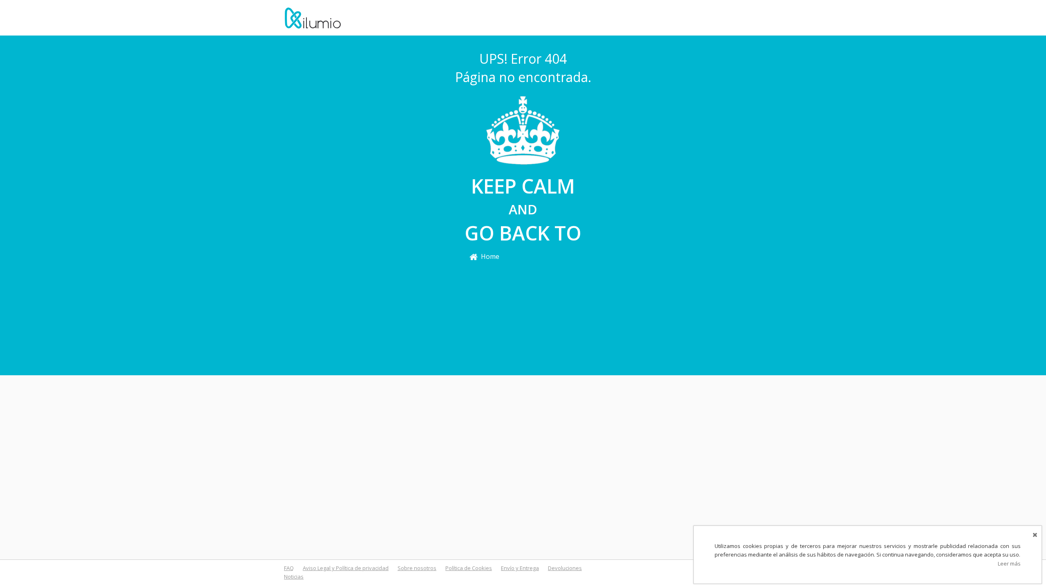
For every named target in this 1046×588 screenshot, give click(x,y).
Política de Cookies (468, 568)
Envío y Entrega (520, 568)
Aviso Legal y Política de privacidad (346, 568)
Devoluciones (565, 568)
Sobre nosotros (417, 568)
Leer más (1009, 563)
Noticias (294, 576)
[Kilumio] (312, 17)
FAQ (289, 568)
